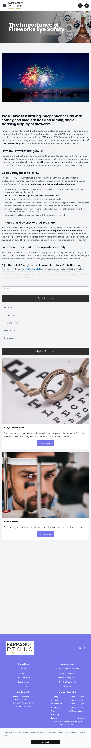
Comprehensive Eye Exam (67, 668)
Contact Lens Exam (67, 673)
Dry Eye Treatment (67, 682)
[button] (4, 5)
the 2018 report (45, 137)
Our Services (9, 315)
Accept (45, 742)
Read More (45, 443)
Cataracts (67, 686)
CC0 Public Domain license (34, 269)
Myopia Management (67, 677)
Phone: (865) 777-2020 (23, 703)
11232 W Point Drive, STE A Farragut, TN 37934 (23, 698)
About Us (8, 308)
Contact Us (9, 338)
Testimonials (10, 330)
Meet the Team (11, 323)
